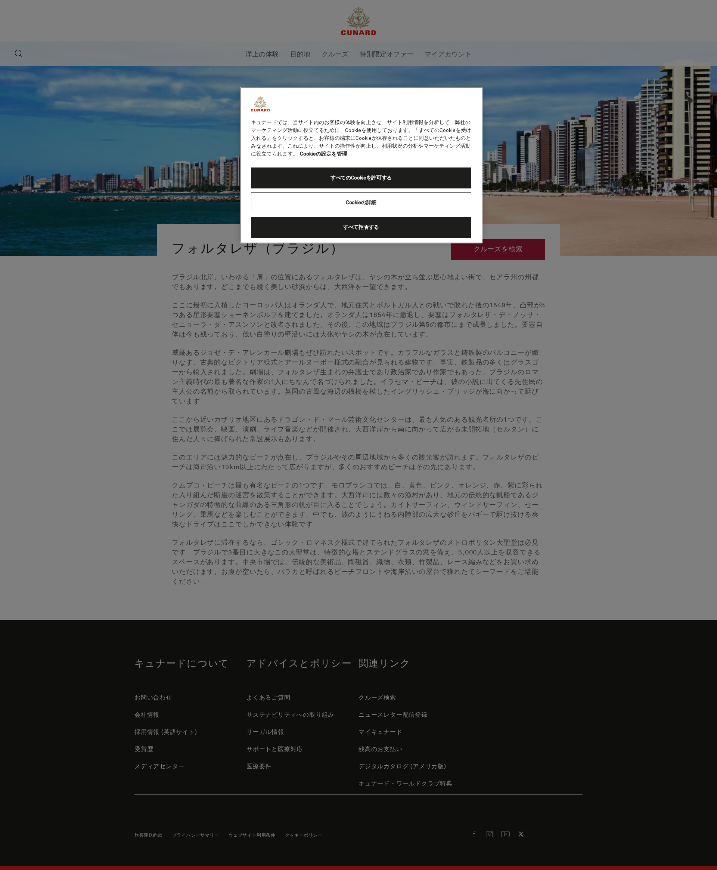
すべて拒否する (361, 227)
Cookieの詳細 (361, 202)
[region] (361, 165)
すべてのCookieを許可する (361, 178)
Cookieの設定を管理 (323, 154)
